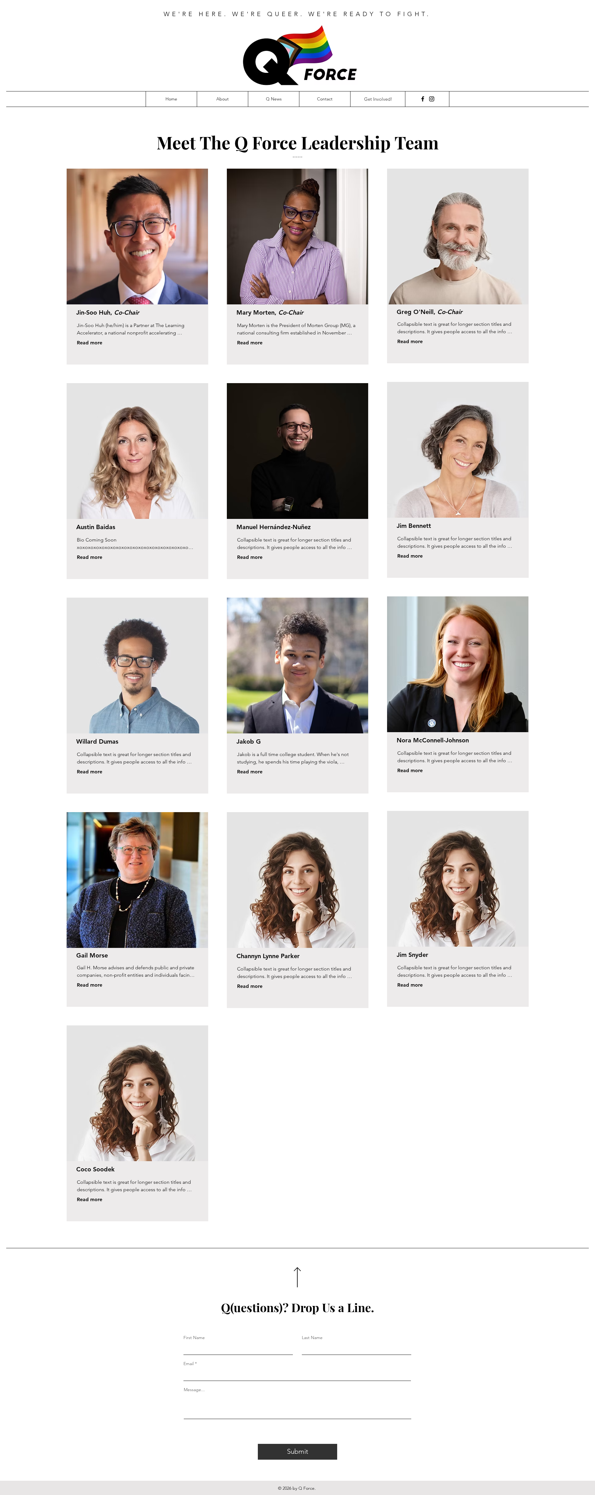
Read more (89, 343)
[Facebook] (422, 98)
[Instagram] (431, 98)
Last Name (312, 1337)
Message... (194, 1389)
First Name (194, 1337)
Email (188, 1363)
